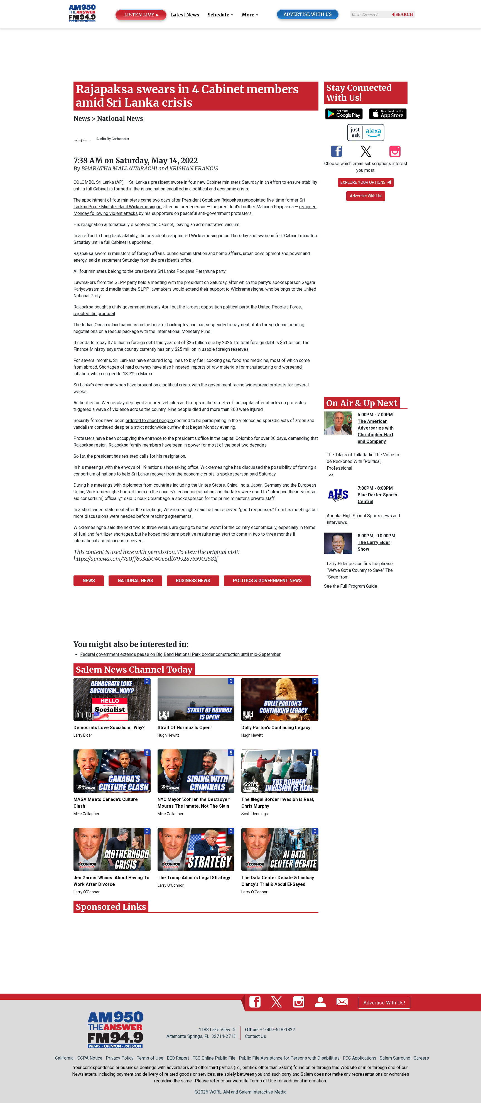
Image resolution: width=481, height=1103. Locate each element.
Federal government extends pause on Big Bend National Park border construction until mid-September (180, 654)
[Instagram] (395, 152)
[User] (321, 1002)
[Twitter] (365, 152)
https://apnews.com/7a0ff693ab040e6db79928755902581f (145, 558)
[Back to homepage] (82, 13)
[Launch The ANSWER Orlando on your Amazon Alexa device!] (366, 132)
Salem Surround (395, 1058)
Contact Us (255, 1036)
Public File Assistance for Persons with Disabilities (289, 1058)
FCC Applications (359, 1058)
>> (330, 474)
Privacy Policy (120, 1058)
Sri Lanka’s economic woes (99, 385)
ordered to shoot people (150, 420)
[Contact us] (343, 1002)
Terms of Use (150, 1058)
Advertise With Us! (366, 196)
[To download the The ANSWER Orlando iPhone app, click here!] (388, 113)
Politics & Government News (267, 580)
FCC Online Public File (213, 1058)
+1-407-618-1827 (277, 1029)
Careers (421, 1058)
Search (404, 14)
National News (120, 118)
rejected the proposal (94, 313)
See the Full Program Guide (350, 586)
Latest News (185, 15)
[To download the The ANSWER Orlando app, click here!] (344, 113)
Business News (193, 580)
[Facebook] (336, 152)
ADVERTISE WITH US (308, 14)
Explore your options (363, 182)
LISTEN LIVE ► (142, 15)
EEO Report (178, 1058)
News (82, 118)
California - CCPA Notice (78, 1058)
